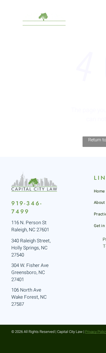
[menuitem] (93, 19)
